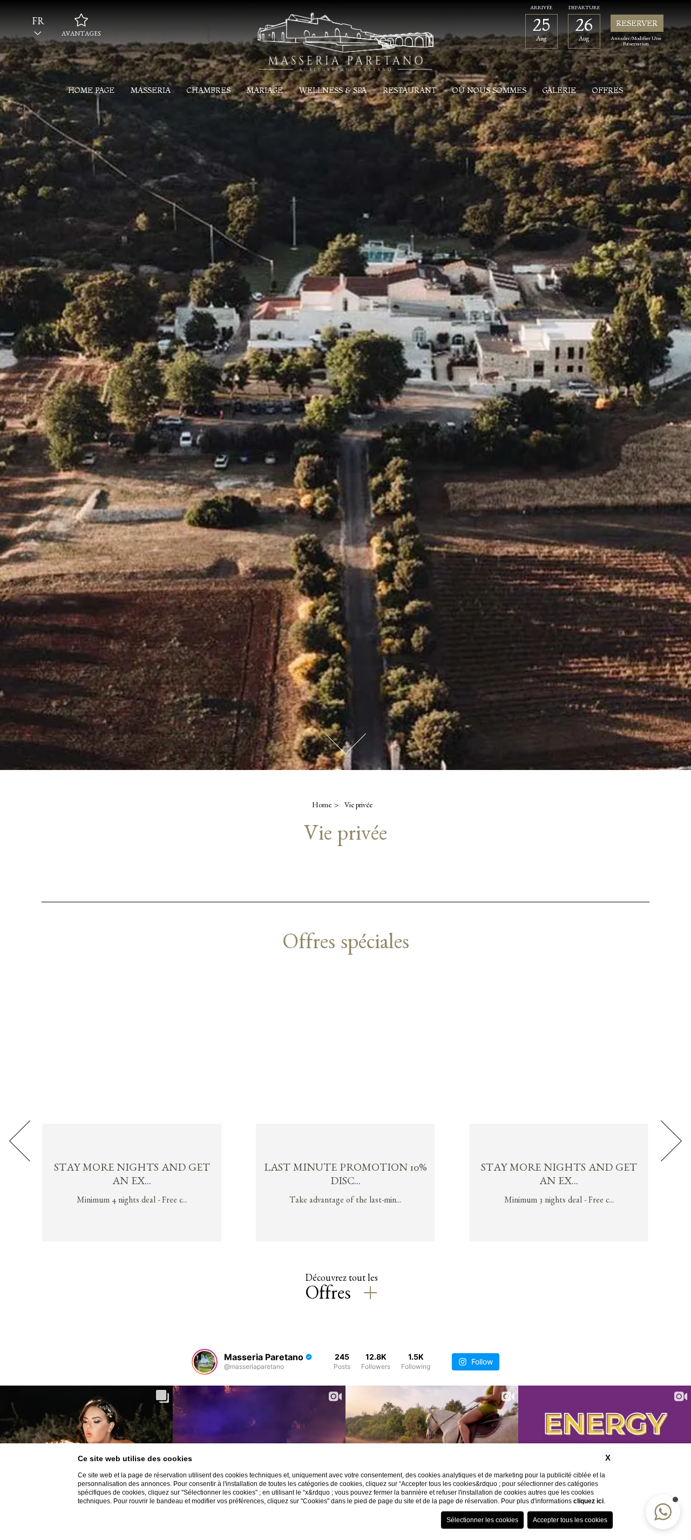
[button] (663, 1512)
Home (321, 806)
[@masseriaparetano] (204, 1362)
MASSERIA (151, 90)
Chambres (209, 90)
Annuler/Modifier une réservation (636, 42)
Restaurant (409, 90)
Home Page (91, 90)
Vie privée (358, 806)
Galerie (559, 90)
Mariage (265, 90)
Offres (607, 90)
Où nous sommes (489, 90)
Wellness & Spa (333, 90)
